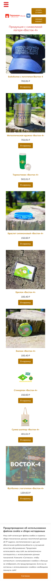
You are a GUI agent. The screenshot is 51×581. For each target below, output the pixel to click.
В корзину (25, 87)
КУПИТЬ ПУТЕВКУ (38, 11)
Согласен (25, 576)
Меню (22, 16)
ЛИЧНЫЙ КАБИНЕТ (38, 20)
